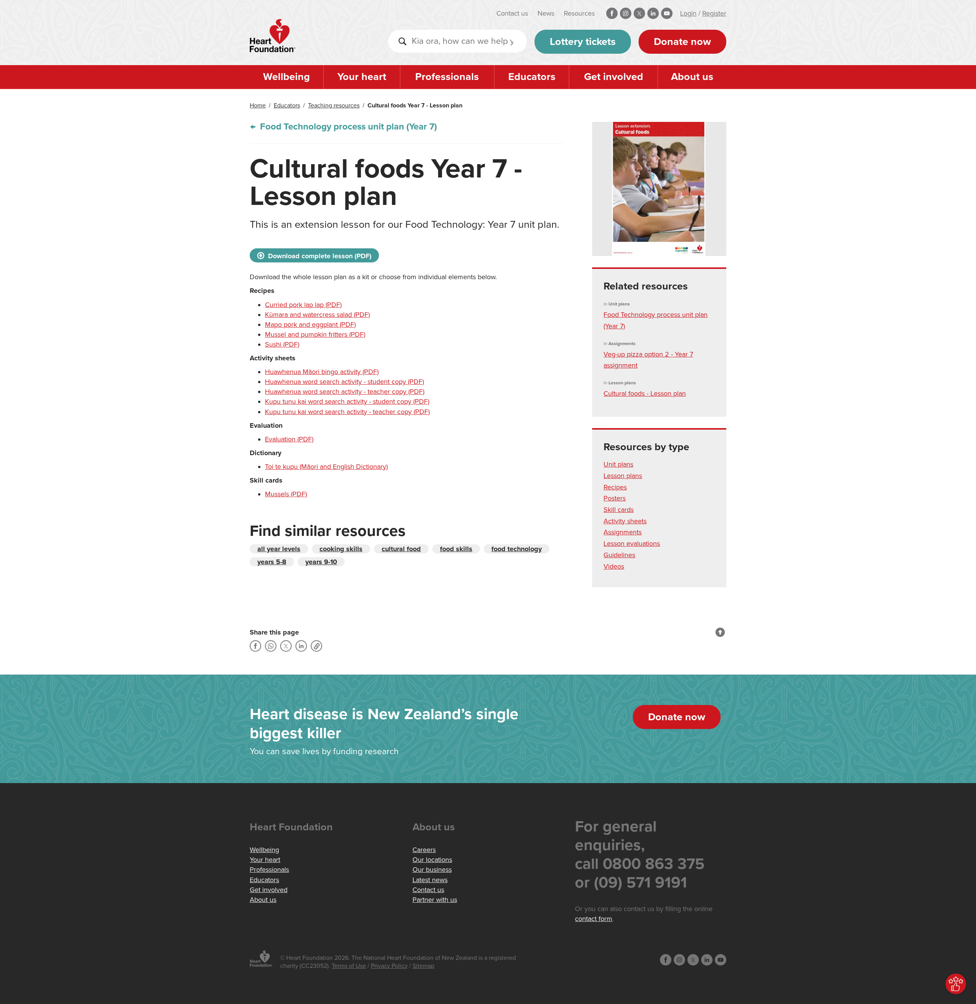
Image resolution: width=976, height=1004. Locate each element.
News (546, 13)
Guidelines (619, 555)
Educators (531, 76)
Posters (615, 498)
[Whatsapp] (270, 646)
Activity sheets (625, 521)
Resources (579, 13)
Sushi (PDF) (282, 344)
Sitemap (423, 966)
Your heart (361, 76)
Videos (614, 566)
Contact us (512, 13)
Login (688, 13)
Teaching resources (334, 105)
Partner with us (435, 899)
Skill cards (619, 509)
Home (258, 105)
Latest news (430, 880)
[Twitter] (286, 646)
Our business (432, 869)
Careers (424, 850)
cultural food (401, 549)
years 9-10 (321, 562)
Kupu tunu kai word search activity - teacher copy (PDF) (347, 412)
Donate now (682, 41)
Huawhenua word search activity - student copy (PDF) (344, 381)
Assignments (623, 532)
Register (714, 13)
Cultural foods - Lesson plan (645, 393)
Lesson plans (623, 476)
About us (692, 76)
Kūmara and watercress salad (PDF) (317, 314)
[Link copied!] (316, 646)
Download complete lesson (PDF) (318, 256)
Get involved (613, 76)
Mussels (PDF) (286, 494)
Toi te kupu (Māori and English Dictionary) (326, 466)
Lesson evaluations (632, 543)
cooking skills (341, 549)
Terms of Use (349, 966)
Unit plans (618, 464)
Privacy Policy (389, 966)
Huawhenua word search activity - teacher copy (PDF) (344, 391)
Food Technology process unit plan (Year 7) (347, 126)
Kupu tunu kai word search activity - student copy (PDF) (347, 401)
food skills (456, 549)
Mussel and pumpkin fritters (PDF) (315, 334)
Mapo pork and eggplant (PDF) (310, 324)
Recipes (615, 487)
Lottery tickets (583, 41)
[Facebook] (255, 646)
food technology (516, 549)
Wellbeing (286, 76)
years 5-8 (271, 562)
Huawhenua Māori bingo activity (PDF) (322, 372)
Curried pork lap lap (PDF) (303, 305)
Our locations (432, 859)
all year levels (278, 549)
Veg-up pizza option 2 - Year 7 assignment (648, 360)
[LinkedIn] (301, 646)
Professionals (447, 76)
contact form (593, 918)
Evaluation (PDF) (289, 439)
